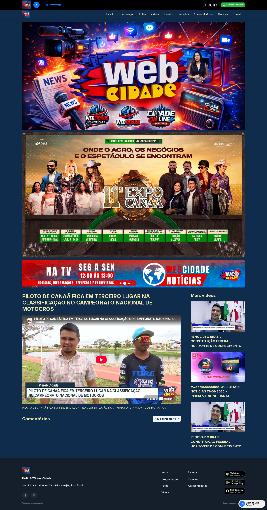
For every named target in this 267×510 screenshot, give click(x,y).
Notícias (223, 14)
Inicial (109, 14)
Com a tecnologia (229, 503)
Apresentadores (203, 14)
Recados (183, 14)
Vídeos (155, 14)
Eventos (169, 14)
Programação (126, 14)
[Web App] (205, 5)
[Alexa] (215, 5)
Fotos (142, 14)
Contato (237, 14)
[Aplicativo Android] (210, 5)
